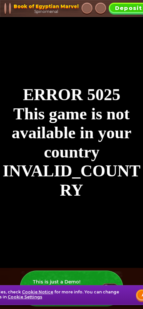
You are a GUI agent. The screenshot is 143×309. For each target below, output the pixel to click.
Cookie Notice (37, 291)
